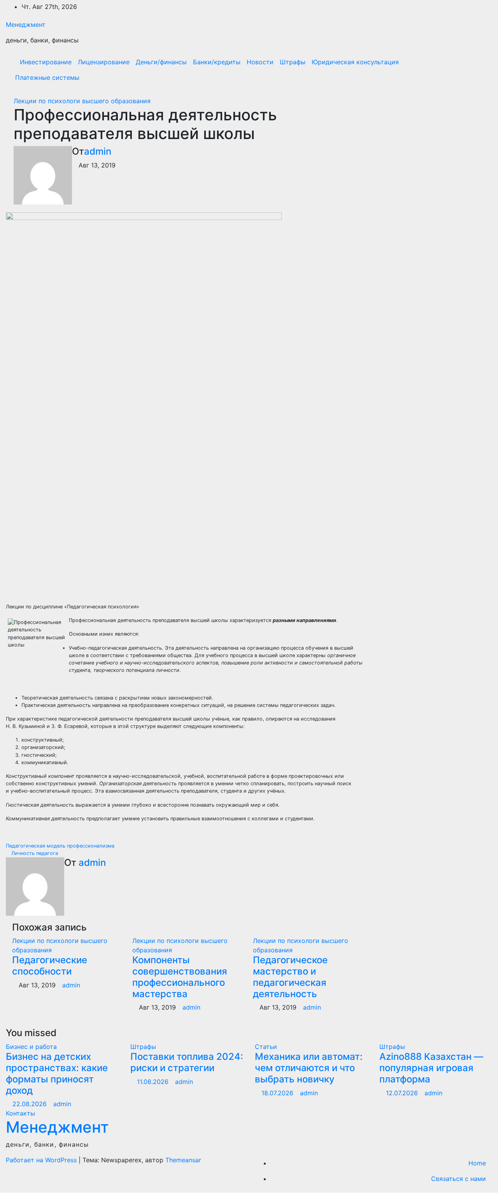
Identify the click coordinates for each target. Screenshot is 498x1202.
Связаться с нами (458, 1179)
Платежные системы (47, 77)
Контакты (20, 1113)
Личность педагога (34, 853)
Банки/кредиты (216, 62)
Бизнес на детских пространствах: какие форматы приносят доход (57, 1073)
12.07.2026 (403, 1093)
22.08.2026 (30, 1104)
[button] (469, 70)
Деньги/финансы (161, 62)
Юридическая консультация (355, 62)
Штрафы (292, 62)
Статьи (266, 1046)
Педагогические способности (49, 965)
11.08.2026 (153, 1082)
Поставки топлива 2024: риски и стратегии (186, 1062)
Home (477, 1163)
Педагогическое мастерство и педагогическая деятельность (290, 976)
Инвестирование (46, 62)
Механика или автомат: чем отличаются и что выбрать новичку (309, 1068)
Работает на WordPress (42, 1160)
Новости (260, 62)
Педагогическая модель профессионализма (61, 846)
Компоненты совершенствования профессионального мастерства (179, 976)
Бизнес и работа (31, 1046)
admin (97, 151)
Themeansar (183, 1160)
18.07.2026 (278, 1093)
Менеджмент (26, 24)
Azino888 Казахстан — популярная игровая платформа (431, 1068)
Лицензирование (104, 62)
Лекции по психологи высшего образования (82, 101)
